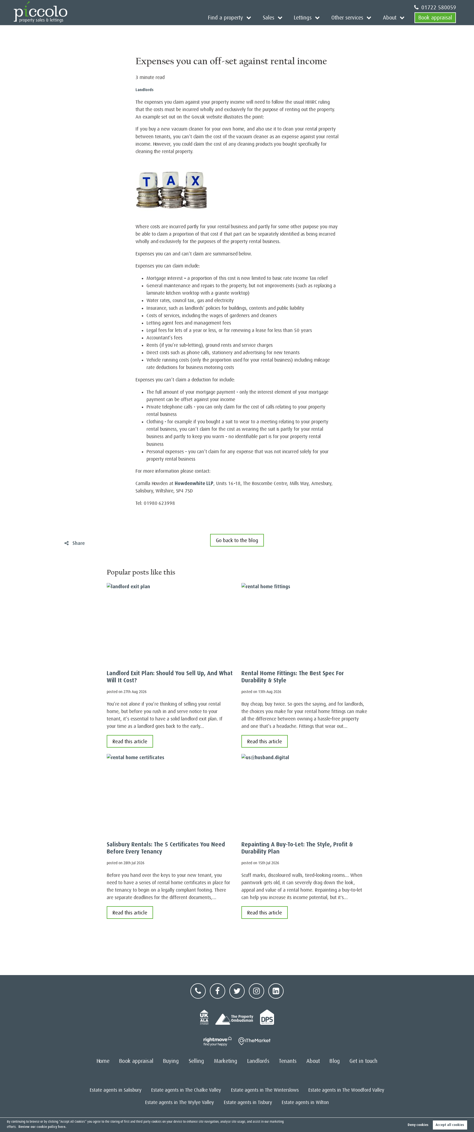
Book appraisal (435, 18)
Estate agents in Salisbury (116, 1090)
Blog (334, 1061)
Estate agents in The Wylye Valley (179, 1102)
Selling (196, 1061)
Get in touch (363, 1061)
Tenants (288, 1061)
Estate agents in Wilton (305, 1102)
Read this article (129, 741)
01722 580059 (438, 7)
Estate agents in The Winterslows (265, 1090)
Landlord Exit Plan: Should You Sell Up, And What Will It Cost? (170, 677)
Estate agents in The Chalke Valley (186, 1090)
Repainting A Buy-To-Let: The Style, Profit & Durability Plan (297, 848)
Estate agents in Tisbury (248, 1102)
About (389, 18)
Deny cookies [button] (418, 1125)
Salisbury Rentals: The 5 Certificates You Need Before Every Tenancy (166, 848)
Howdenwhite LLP (194, 483)
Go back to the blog (237, 540)
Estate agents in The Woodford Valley (346, 1090)
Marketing (226, 1061)
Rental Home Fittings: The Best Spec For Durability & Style (292, 677)
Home (103, 1061)
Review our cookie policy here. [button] (42, 1127)
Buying (171, 1061)
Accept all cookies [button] (450, 1125)
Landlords (145, 90)
